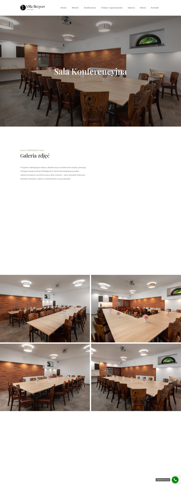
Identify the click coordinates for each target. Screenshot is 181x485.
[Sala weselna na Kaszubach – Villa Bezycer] (32, 7)
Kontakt (155, 8)
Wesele (75, 8)
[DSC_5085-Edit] (45, 377)
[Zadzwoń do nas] (175, 479)
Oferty (143, 8)
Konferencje (90, 8)
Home (63, 8)
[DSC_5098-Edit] (136, 377)
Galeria (131, 8)
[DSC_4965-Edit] (136, 308)
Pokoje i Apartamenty (112, 8)
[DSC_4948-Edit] (45, 308)
